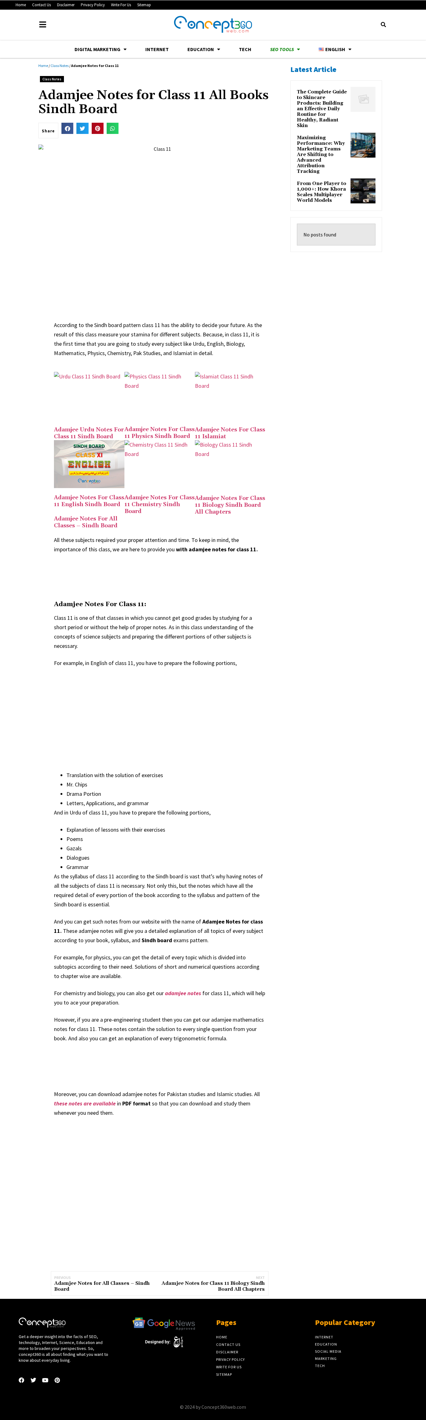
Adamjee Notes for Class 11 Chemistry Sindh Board (159, 504)
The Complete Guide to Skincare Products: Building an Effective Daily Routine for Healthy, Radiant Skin (322, 109)
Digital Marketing (97, 49)
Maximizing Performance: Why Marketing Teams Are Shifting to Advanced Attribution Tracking (321, 154)
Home (21, 4)
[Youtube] (45, 1380)
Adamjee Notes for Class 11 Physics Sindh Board (159, 433)
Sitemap (144, 4)
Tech (245, 49)
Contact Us (41, 4)
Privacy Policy (93, 4)
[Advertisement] (167, 576)
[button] (383, 24)
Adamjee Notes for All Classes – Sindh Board (86, 522)
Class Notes (60, 65)
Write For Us (121, 4)
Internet (157, 49)
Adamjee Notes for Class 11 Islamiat (230, 433)
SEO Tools (282, 49)
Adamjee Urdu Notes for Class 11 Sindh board (89, 433)
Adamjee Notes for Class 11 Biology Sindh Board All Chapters (230, 505)
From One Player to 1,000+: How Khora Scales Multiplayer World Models (321, 192)
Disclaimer (66, 4)
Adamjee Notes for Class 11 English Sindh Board (89, 501)
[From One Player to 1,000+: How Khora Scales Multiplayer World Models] (363, 190)
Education (200, 49)
